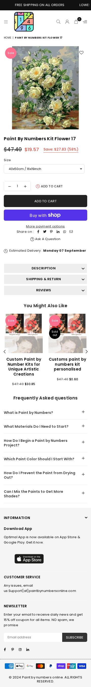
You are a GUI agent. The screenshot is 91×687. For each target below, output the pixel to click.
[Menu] (6, 21)
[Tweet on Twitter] (44, 232)
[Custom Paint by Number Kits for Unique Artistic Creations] (23, 333)
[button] (76, 21)
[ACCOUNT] (67, 21)
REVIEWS (43, 290)
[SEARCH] (58, 21)
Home (7, 38)
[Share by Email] (71, 232)
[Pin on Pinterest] (51, 232)
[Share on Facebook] (38, 232)
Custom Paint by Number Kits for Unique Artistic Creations (23, 367)
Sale (11, 53)
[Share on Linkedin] (58, 232)
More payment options (45, 226)
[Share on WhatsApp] (64, 232)
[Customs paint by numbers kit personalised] (67, 333)
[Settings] (84, 21)
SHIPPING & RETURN (43, 279)
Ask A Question (47, 239)
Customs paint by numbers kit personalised (67, 364)
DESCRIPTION (44, 268)
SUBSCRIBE (74, 637)
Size (7, 160)
